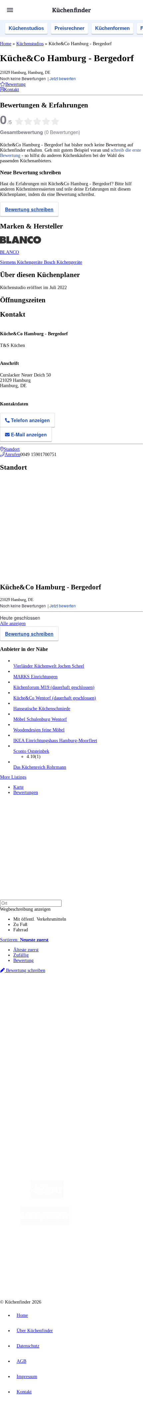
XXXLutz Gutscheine (77, 1010)
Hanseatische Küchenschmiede (41, 708)
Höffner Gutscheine (122, 1015)
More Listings (13, 777)
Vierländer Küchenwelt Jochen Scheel (48, 666)
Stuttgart (66, 1005)
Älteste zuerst (26, 949)
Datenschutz (28, 1345)
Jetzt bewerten (63, 78)
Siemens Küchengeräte (22, 262)
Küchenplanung (28, 1033)
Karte (18, 787)
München (75, 999)
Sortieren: (24, 939)
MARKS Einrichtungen (35, 676)
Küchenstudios (26, 28)
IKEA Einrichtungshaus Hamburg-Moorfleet (55, 740)
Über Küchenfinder (31, 1049)
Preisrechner (69, 28)
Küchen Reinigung (30, 1038)
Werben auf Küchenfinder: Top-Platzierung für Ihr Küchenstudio (74, 1083)
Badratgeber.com (29, 1059)
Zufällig (21, 955)
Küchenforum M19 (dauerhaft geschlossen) (53, 687)
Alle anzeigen (13, 623)
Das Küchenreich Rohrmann (39, 767)
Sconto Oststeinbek (31, 751)
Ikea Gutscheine (45, 1010)
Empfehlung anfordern (34, 993)
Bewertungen (25, 792)
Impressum (27, 1376)
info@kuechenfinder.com (24, 1117)
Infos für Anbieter (30, 1078)
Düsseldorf (22, 1005)
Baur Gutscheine (46, 1015)
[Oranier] (110, 1223)
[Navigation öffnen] (10, 10)
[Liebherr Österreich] (45, 1223)
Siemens (94, 1005)
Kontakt (24, 1391)
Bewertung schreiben (29, 209)
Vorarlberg (92, 999)
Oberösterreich (114, 999)
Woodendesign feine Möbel (39, 729)
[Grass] (102, 1196)
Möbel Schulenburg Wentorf (40, 719)
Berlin (44, 999)
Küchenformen (112, 28)
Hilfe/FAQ (23, 1054)
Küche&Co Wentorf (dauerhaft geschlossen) (54, 698)
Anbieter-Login (32, 1094)
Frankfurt (40, 1005)
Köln (54, 1005)
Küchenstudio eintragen (35, 1088)
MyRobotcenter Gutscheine (82, 1015)
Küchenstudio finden (32, 988)
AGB (21, 1361)
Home (5, 43)
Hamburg (58, 999)
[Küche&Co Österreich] (78, 1276)
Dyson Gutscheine (111, 1010)
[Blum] (47, 1196)
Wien (132, 999)
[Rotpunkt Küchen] (99, 1249)
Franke (80, 1005)
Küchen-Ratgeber (29, 1043)
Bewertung (23, 960)
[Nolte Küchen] (61, 1249)
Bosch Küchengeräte (63, 262)
